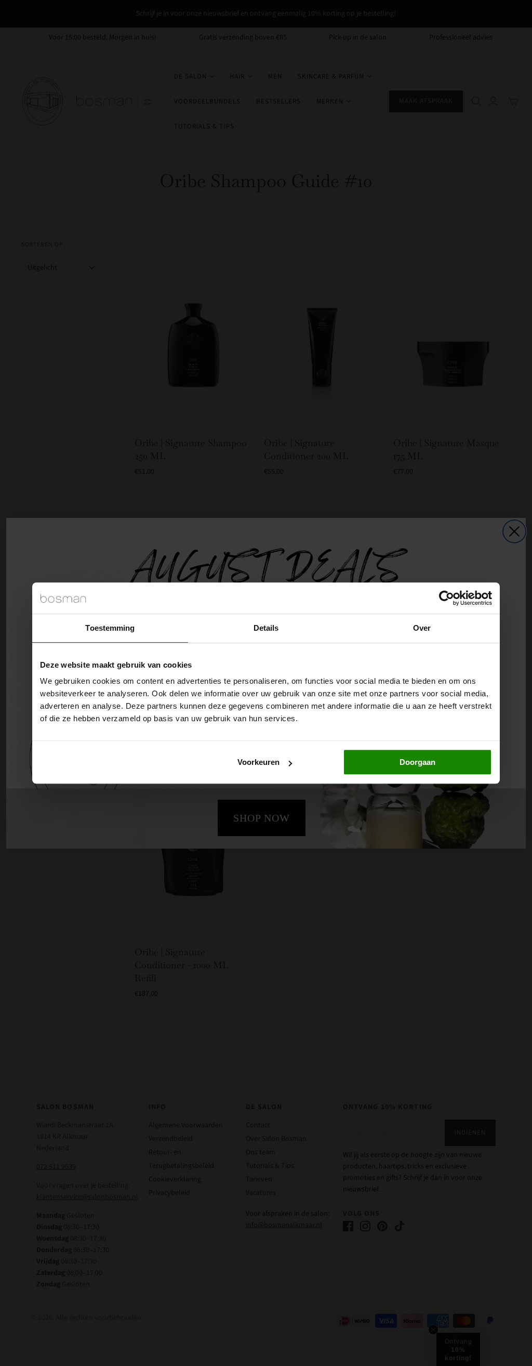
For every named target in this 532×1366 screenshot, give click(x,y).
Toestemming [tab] (110, 627)
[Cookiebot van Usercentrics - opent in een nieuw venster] (446, 598)
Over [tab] (422, 627)
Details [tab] (266, 627)
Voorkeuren (258, 762)
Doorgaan (417, 762)
